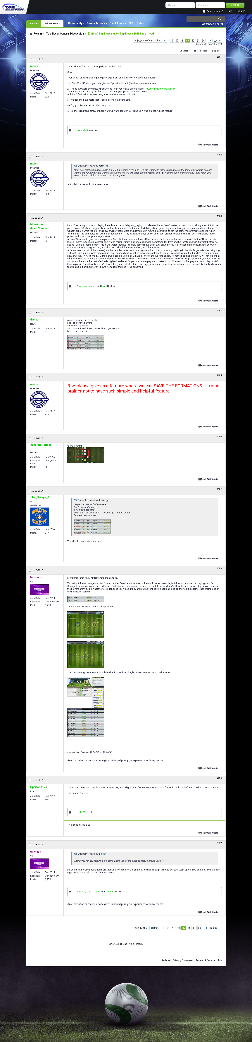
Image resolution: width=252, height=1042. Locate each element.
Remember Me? (215, 11)
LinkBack (183, 51)
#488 (219, 568)
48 (182, 40)
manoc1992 (82, 130)
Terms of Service (205, 960)
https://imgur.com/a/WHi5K (160, 88)
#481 (219, 57)
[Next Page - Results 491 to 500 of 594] (210, 41)
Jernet (97, 891)
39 (171, 40)
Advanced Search (213, 24)
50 (193, 40)
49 (187, 40)
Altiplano (81, 286)
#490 (219, 843)
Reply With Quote (209, 145)
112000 (89, 891)
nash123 (81, 812)
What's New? (52, 23)
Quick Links (117, 23)
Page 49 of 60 (144, 40)
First (159, 40)
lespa (104, 286)
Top (220, 960)
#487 (219, 489)
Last (216, 40)
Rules (140, 23)
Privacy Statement (183, 960)
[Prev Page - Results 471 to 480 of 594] (165, 41)
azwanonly (91, 286)
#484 (219, 310)
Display (215, 51)
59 (203, 40)
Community (75, 23)
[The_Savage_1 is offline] (39, 517)
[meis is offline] (39, 81)
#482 (219, 154)
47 (177, 40)
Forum (34, 23)
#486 (219, 436)
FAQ (130, 23)
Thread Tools (200, 51)
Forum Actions (96, 23)
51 (198, 40)
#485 (219, 375)
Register (240, 11)
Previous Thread (118, 943)
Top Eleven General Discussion (65, 33)
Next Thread (135, 943)
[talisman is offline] (39, 589)
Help (230, 11)
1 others (109, 891)
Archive (165, 960)
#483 (219, 216)
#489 (219, 778)
